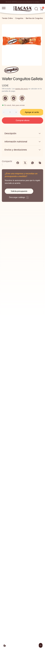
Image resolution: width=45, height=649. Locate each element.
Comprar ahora (22, 120)
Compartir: (7, 163)
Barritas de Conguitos (34, 18)
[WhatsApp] (32, 163)
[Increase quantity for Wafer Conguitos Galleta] (16, 112)
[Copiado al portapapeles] (40, 163)
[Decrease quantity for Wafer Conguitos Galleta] (4, 112)
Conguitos (19, 18)
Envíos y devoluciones (15, 150)
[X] (25, 163)
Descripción (10, 133)
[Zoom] (37, 27)
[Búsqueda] (36, 9)
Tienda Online (7, 18)
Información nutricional (15, 141)
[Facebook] (18, 163)
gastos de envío (21, 89)
